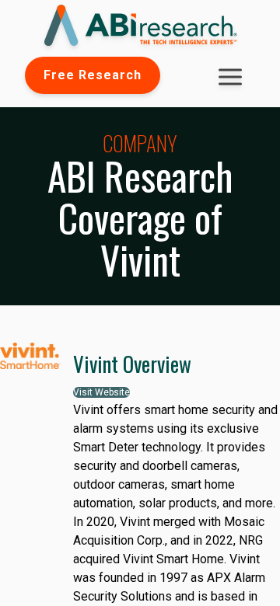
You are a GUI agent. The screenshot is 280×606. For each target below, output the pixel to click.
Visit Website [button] (101, 392)
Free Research (93, 75)
